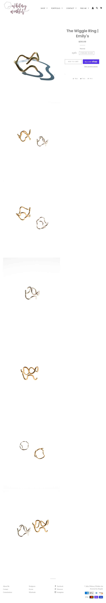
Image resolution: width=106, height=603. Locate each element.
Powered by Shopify (96, 589)
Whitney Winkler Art (96, 586)
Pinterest (60, 589)
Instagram (60, 592)
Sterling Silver (86, 53)
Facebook (60, 586)
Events (31, 589)
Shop (43, 8)
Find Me (83, 8)
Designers (32, 586)
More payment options (91, 66)
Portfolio (56, 8)
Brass (74, 53)
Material (82, 49)
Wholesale (32, 592)
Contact (70, 8)
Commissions (7, 592)
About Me (6, 586)
